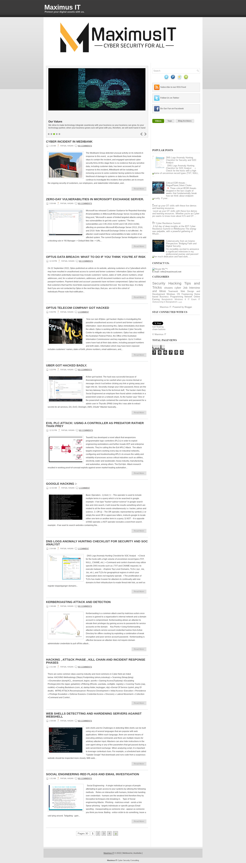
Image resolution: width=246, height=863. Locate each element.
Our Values (55, 121)
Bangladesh (167, 299)
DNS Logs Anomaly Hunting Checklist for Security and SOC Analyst (97, 543)
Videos (158, 121)
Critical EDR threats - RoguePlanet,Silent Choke (178, 184)
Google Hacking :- (61, 483)
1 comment (83, 312)
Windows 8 (180, 299)
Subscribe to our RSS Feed (173, 87)
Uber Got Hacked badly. (66, 365)
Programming (176, 296)
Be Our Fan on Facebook (172, 108)
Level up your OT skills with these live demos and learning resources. (174, 206)
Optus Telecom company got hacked (77, 307)
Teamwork (173, 291)
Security (158, 283)
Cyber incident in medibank (69, 141)
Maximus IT (62, 7)
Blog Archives (185, 121)
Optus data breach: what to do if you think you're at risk (96, 256)
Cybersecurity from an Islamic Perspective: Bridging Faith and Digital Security (181, 243)
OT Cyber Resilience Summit (166, 223)
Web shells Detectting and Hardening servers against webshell (94, 715)
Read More (139, 189)
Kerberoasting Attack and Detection (78, 601)
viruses (168, 287)
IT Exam (192, 299)
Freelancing (187, 294)
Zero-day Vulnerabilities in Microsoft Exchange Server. (95, 199)
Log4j (180, 302)
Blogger (188, 307)
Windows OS (173, 294)
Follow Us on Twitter (169, 98)
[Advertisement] (162, 135)
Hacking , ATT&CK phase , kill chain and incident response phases (95, 661)
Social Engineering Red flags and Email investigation (92, 774)
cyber (178, 287)
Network (188, 296)
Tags (170, 121)
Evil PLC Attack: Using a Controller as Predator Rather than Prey (95, 425)
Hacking (174, 283)
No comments (85, 146)
